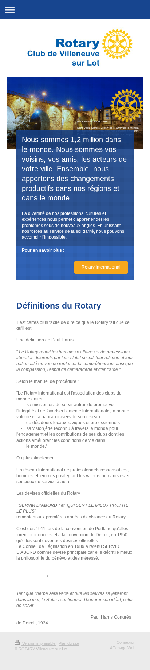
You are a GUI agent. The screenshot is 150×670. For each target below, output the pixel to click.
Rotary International (101, 267)
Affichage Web (122, 648)
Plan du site (69, 643)
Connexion (126, 642)
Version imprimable (38, 643)
